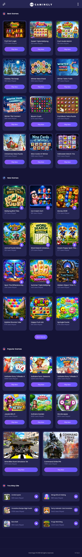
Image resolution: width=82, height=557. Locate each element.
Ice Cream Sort (37, 211)
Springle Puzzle (63, 322)
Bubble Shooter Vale (12, 322)
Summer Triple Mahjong (40, 285)
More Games (41, 337)
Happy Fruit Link (37, 322)
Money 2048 (62, 211)
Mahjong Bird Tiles (11, 211)
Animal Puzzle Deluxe (12, 248)
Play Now (15, 49)
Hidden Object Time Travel (68, 285)
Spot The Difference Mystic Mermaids (19, 285)
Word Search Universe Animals (43, 248)
